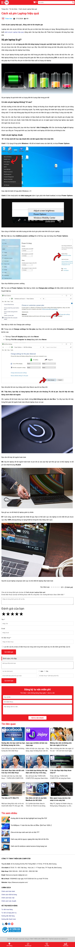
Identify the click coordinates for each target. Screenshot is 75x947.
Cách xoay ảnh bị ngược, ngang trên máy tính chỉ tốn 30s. (30, 839)
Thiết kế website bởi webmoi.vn (58, 939)
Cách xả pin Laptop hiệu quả (20, 13)
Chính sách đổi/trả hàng (9, 894)
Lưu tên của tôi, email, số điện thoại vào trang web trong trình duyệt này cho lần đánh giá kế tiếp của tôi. (37, 647)
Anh (42, 671)
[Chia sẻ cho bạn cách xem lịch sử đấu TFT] (5, 833)
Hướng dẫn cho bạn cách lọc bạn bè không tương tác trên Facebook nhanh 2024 (13, 745)
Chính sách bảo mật (7, 898)
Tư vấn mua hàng (7, 909)
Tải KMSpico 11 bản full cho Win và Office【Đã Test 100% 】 (31, 825)
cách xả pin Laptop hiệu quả (14, 32)
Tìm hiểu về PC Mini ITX (10, 798)
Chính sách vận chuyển (8, 901)
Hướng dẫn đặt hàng (8, 916)
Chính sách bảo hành (8, 891)
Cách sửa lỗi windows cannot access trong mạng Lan (29, 846)
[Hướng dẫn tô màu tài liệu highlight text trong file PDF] (5, 819)
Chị (47, 671)
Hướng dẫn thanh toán (8, 919)
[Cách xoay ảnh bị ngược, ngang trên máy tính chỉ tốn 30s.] (5, 840)
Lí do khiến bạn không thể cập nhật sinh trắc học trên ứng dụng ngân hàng (36, 773)
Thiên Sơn (8, 19)
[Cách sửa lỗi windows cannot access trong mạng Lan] (5, 847)
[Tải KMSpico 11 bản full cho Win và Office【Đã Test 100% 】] (5, 826)
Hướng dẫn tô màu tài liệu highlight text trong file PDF (29, 818)
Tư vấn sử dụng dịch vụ (8, 913)
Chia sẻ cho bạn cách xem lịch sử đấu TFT (25, 832)
